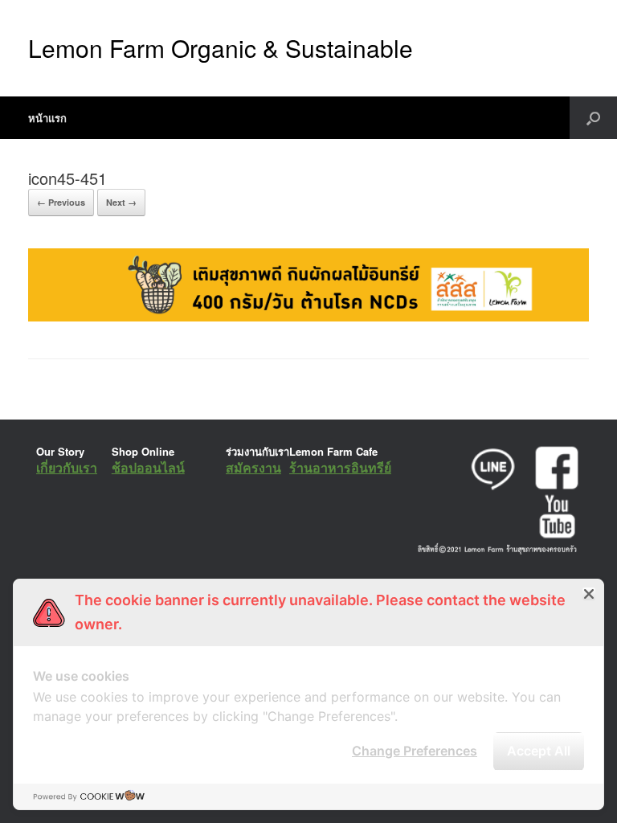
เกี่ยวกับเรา (66, 467)
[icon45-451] (308, 317)
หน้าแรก (47, 117)
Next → (121, 202)
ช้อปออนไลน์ (148, 467)
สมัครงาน (253, 467)
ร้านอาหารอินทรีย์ (340, 467)
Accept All (538, 751)
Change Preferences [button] (414, 751)
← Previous (61, 202)
